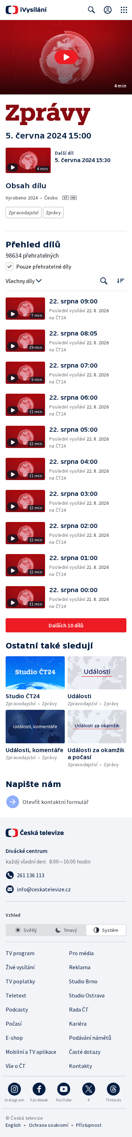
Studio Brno (83, 981)
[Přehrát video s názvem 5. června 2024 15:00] (66, 57)
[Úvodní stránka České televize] (35, 833)
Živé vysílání (20, 967)
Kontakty (80, 1065)
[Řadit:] (120, 280)
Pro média (81, 953)
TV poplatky (20, 981)
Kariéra (78, 1023)
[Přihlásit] (108, 10)
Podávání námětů (90, 1037)
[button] (66, 57)
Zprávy (53, 212)
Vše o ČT (16, 1065)
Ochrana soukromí (48, 1125)
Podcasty (17, 1009)
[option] (26, 930)
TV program (20, 953)
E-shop (14, 1037)
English (13, 1125)
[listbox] (66, 930)
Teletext (16, 995)
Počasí (13, 1023)
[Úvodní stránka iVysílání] (26, 10)
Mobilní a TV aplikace (31, 1051)
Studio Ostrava (87, 995)
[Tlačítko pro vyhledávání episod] (104, 281)
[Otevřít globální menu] (124, 10)
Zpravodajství (23, 212)
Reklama (79, 967)
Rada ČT (79, 1009)
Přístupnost (88, 1125)
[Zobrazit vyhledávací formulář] (91, 10)
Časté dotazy (84, 1051)
